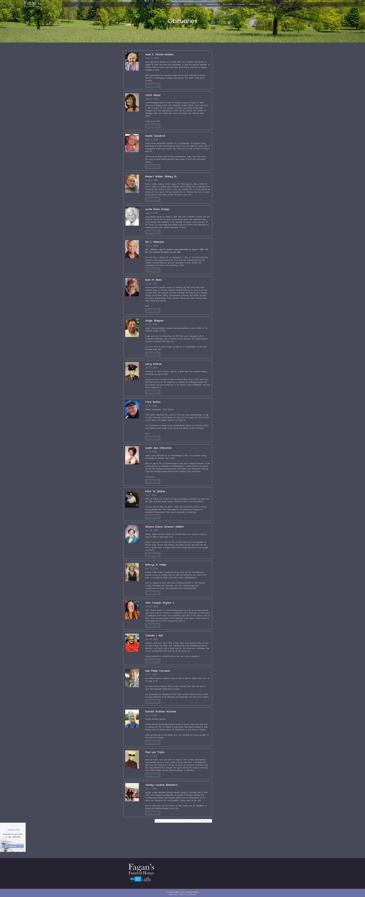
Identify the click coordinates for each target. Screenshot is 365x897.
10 (193, 821)
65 (201, 821)
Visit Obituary (152, 85)
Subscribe (13, 846)
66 (206, 821)
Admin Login (192, 894)
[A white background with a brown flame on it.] (146, 879)
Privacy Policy (173, 894)
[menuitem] (167, 4)
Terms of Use (183, 894)
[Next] (210, 821)
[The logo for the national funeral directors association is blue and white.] (135, 879)
